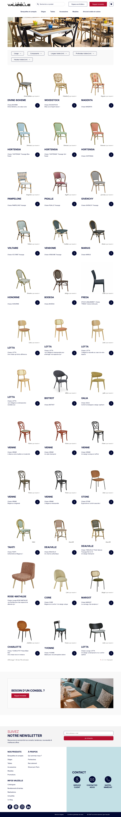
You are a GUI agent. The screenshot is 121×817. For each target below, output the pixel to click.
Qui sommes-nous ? (35, 756)
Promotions (11, 775)
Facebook (10, 806)
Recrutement (32, 763)
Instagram (22, 806)
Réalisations (12, 792)
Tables (10, 763)
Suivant (109, 660)
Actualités (11, 796)
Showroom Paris (33, 767)
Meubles (10, 771)
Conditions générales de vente (75, 814)
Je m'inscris (89, 738)
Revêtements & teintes (15, 788)
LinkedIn (28, 806)
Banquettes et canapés (15, 756)
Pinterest (16, 806)
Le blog (10, 800)
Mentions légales (59, 814)
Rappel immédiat (20, 696)
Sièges (10, 759)
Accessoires (12, 767)
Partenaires (32, 759)
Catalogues (11, 784)
